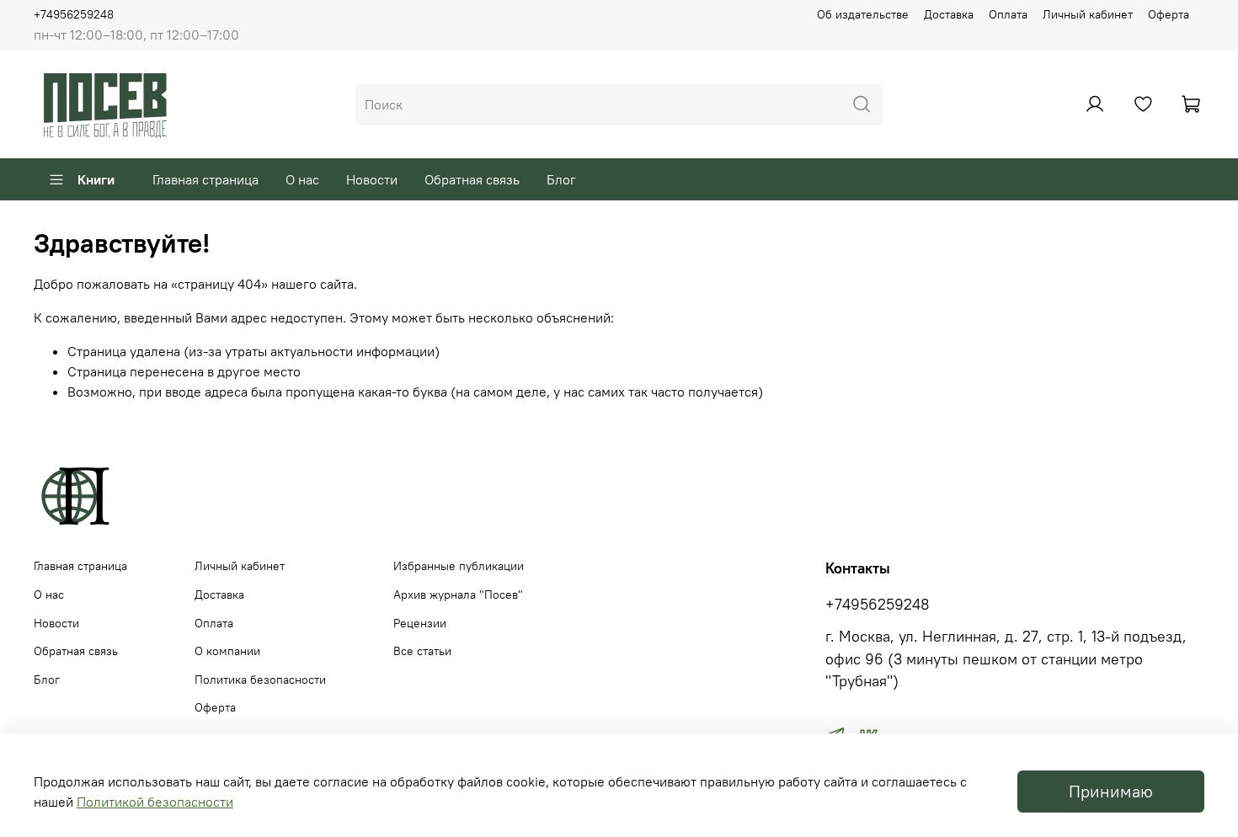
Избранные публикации (458, 565)
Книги (96, 179)
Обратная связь (472, 179)
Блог (561, 179)
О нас (302, 179)
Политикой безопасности (155, 801)
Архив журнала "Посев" (458, 594)
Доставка (949, 14)
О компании (227, 650)
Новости (372, 179)
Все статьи (422, 650)
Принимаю (1111, 791)
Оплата (1008, 14)
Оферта (1168, 14)
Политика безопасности (260, 679)
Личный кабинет (1088, 14)
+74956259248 (74, 14)
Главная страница (205, 179)
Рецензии (419, 623)
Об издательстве (863, 14)
